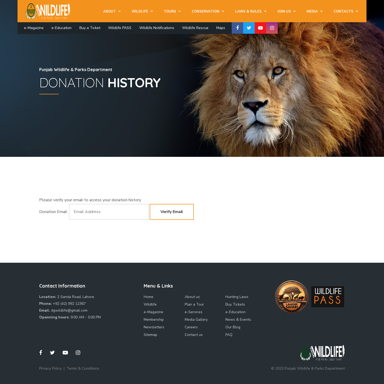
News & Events (238, 319)
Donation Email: (53, 212)
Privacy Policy (50, 368)
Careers (191, 327)
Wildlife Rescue (195, 27)
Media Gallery (196, 319)
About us (192, 296)
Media (312, 11)
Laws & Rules (248, 11)
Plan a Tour (194, 304)
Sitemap (150, 334)
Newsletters (154, 327)
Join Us (284, 11)
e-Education (61, 27)
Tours (170, 11)
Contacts (343, 11)
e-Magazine (34, 27)
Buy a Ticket (89, 27)
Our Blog (232, 327)
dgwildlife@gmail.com (69, 310)
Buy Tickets (235, 304)
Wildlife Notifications (156, 27)
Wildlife (140, 11)
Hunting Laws (236, 296)
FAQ (228, 334)
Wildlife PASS (119, 27)
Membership (154, 319)
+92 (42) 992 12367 (69, 303)
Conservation (205, 11)
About (109, 11)
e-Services (193, 312)
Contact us (194, 334)
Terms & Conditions (83, 368)
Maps (220, 27)
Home (148, 296)
